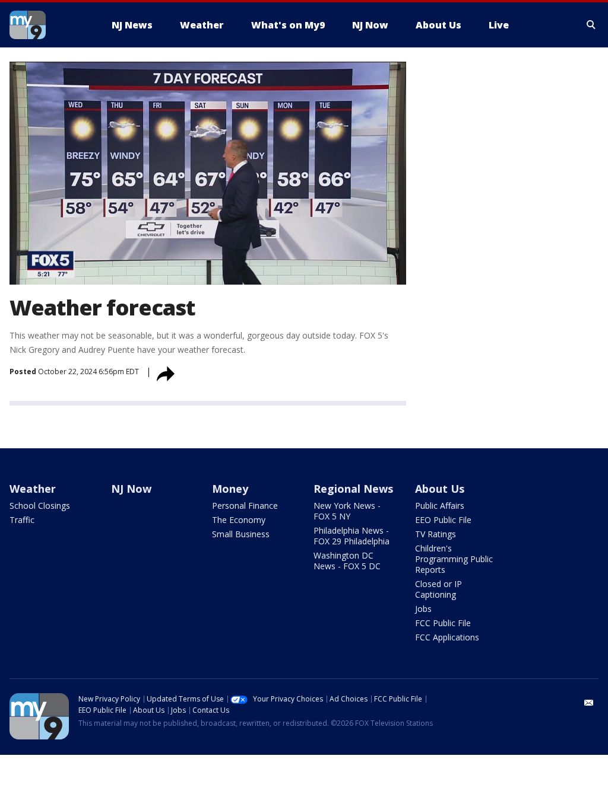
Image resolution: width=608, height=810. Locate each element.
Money (230, 488)
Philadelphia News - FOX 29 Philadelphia (352, 536)
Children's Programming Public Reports (454, 559)
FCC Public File (443, 623)
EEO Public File (443, 519)
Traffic (22, 519)
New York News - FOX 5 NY (347, 511)
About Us (439, 488)
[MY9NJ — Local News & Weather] (49, 25)
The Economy (238, 519)
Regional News (353, 488)
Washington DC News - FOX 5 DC (347, 561)
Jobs (423, 608)
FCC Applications (447, 637)
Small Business (241, 534)
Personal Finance (245, 505)
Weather (33, 488)
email (589, 702)
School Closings (40, 505)
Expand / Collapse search (591, 25)
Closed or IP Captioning (438, 589)
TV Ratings (435, 534)
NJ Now (131, 488)
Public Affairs (439, 505)
